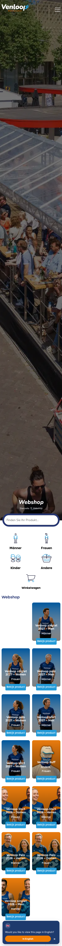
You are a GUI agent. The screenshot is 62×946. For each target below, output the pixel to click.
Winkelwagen (31, 588)
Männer (46, 633)
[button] (46, 641)
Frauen (15, 679)
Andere (45, 767)
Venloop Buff (46, 762)
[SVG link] (57, 9)
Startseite (24, 508)
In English (28, 938)
